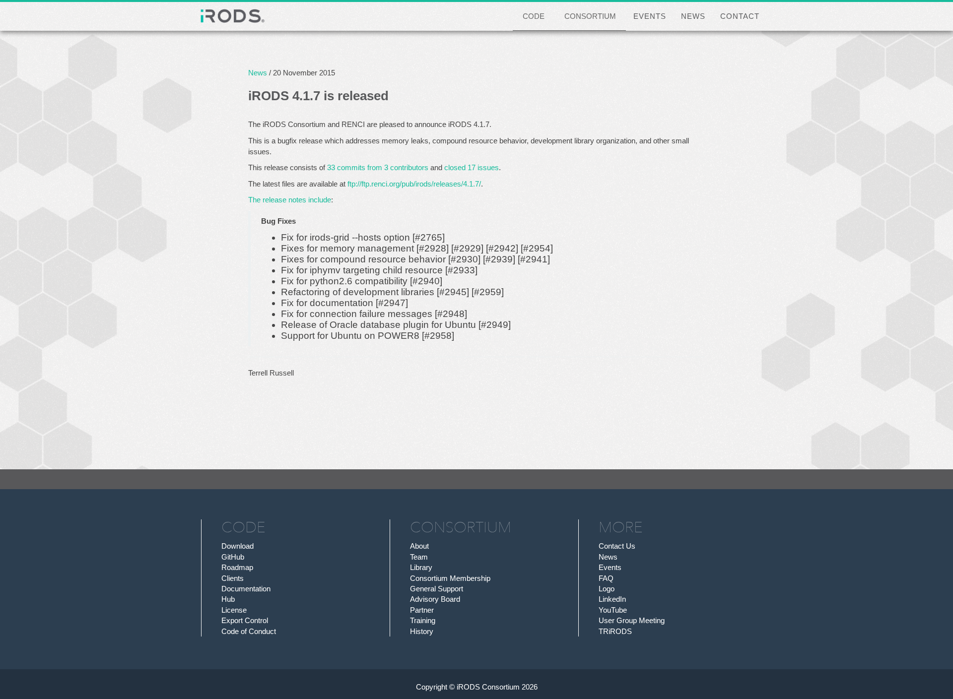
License (234, 610)
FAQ (606, 578)
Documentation (246, 588)
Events (610, 567)
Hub (228, 599)
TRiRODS (615, 631)
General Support (436, 588)
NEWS (693, 16)
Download (237, 546)
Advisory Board (435, 599)
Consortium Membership (450, 578)
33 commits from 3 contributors (377, 167)
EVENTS (649, 16)
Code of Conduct (248, 631)
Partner (422, 610)
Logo (606, 588)
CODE (534, 16)
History (421, 631)
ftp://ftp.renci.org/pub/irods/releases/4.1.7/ (414, 184)
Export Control (244, 620)
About (419, 546)
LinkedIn (612, 599)
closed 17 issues (471, 167)
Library (421, 567)
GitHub (232, 557)
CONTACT (739, 16)
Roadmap (237, 567)
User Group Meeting (632, 620)
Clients (232, 578)
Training (422, 620)
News (257, 72)
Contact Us (617, 546)
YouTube (613, 610)
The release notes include (289, 199)
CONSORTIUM (590, 16)
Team (419, 557)
